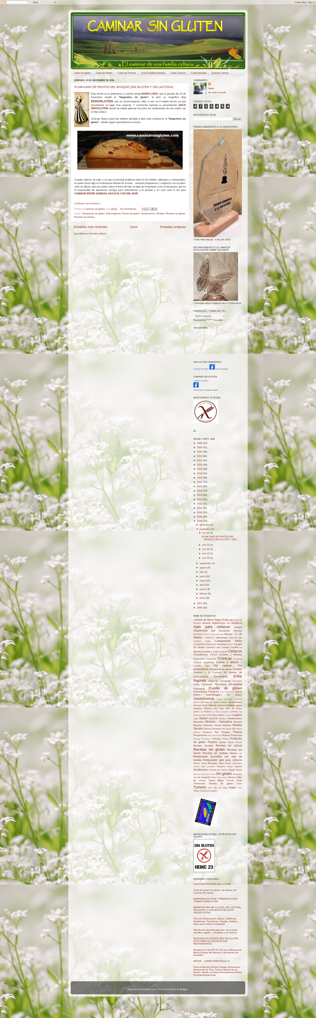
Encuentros (220, 676)
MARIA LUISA (150, 93)
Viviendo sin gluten (208, 791)
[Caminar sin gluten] (196, 387)
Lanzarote (225, 712)
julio (202, 572)
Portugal (196, 739)
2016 (200, 486)
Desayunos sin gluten (93, 213)
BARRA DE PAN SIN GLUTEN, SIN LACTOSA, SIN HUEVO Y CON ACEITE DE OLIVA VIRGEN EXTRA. (217, 910)
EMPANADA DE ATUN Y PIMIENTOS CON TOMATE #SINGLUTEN (215, 900)
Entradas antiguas (173, 227)
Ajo (231, 620)
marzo (203, 589)
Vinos (196, 791)
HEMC (205, 705)
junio (202, 576)
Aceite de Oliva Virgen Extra (212, 619)
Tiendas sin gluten (221, 783)
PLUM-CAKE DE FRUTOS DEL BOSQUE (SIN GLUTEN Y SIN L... (221, 538)
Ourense (216, 728)
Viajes (232, 787)
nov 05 (206, 558)
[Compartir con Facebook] (152, 209)
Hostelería (221, 705)
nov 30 (206, 533)
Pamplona (207, 732)
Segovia (238, 766)
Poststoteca (206, 739)
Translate (218, 320)
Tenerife (230, 780)
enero (203, 598)
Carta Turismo (178, 72)
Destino (237, 669)
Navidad (218, 725)
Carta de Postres (127, 72)
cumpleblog (209, 662)
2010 (200, 512)
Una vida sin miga (217, 788)
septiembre (206, 563)
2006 (200, 607)
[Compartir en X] (149, 209)
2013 (200, 499)
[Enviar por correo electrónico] (143, 209)
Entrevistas (213, 681)
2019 (200, 473)
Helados (197, 705)
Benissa (206, 634)
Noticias (227, 725)
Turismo (199, 787)
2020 (200, 469)
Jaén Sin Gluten (233, 708)
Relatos (233, 753)
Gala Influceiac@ (227, 692)
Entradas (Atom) (97, 233)
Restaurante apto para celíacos (222, 759)
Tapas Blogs (216, 780)
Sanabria (221, 766)
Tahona (232, 777)
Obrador (160, 213)
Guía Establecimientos (153, 72)
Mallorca (223, 718)
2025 (200, 447)
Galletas (197, 695)
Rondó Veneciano (233, 763)
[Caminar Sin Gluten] (212, 369)
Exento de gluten (131, 213)
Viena (239, 788)
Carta (217, 647)
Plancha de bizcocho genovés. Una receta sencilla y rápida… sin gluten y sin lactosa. (215, 931)
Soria (213, 777)
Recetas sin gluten (175, 213)
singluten (206, 777)
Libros (221, 715)
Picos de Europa (214, 735)
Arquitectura (200, 630)
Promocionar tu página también (205, 390)
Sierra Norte (210, 774)
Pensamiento (200, 735)
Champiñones (200, 654)
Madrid (203, 718)
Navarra (238, 722)
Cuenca (197, 662)
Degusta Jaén (201, 666)
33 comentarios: (128, 209)
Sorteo (219, 777)
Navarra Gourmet (202, 725)
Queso (222, 742)
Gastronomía (148, 213)
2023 (200, 456)
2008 (200, 521)
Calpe (208, 641)
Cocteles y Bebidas (230, 654)
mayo (203, 580)
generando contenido (233, 699)
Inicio (134, 227)
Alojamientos (218, 623)
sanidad (230, 766)
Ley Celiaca (212, 715)
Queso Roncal (235, 742)
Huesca (208, 708)
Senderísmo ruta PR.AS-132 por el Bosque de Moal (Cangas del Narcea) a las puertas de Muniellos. (217, 952)
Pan (217, 732)
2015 (200, 490)
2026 (200, 443)
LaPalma (234, 712)
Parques (226, 732)
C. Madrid (207, 638)
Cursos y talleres (227, 662)
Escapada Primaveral (214, 684)
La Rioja (215, 712)
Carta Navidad (198, 72)
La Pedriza (206, 712)
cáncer (230, 644)
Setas (232, 770)
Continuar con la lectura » (87, 203)
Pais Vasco (227, 729)
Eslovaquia (199, 688)
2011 (200, 508)
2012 (200, 503)
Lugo (195, 718)
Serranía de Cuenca (218, 770)
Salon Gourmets (208, 766)
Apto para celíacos (211, 627)
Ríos (221, 763)
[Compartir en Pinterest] (156, 209)
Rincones (212, 763)
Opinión (198, 728)
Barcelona (198, 634)
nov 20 (206, 549)
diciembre (205, 525)
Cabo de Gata (235, 638)
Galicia (238, 691)
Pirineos (226, 735)
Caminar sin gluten (200, 381)
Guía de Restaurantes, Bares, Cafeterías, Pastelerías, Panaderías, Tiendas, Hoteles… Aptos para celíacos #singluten (216, 921)
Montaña (210, 721)
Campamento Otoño (228, 640)
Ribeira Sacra (200, 763)
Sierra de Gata (199, 774)
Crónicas (225, 658)
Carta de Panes (104, 72)
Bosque (228, 634)
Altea (228, 623)
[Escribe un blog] (146, 209)
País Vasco (237, 729)
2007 (200, 603)
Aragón (238, 627)
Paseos (237, 731)
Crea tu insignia (221, 369)
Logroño (228, 715)
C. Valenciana (220, 637)
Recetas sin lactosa (84, 217)
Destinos (197, 672)
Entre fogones (113, 213)
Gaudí (219, 699)
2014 (200, 495)
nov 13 (206, 553)
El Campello (214, 672)
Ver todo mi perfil (217, 92)
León (204, 715)
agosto (203, 567)
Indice (215, 709)
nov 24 (206, 545)
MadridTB (213, 718)
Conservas (211, 659)
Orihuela (207, 729)
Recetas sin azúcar (229, 745)
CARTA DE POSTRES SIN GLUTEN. (212, 884)
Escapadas (235, 684)
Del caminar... (224, 665)
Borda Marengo (217, 634)
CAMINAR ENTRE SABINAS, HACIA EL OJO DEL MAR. (106, 193)
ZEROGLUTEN (102, 101)
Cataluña (223, 652)
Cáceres (197, 641)
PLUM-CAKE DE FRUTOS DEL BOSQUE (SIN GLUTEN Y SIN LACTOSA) (123, 87)
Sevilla (239, 770)
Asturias (238, 630)
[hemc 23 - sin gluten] (204, 871)
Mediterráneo (235, 718)
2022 (200, 460)
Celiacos (235, 651)
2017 (200, 482)
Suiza (225, 777)
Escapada (225, 681)
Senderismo (200, 769)
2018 (200, 477)
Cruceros (238, 659)
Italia (222, 708)
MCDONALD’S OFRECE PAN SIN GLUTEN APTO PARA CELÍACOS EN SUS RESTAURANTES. (215, 941)
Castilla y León (210, 651)
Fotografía (213, 691)
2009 (200, 517)
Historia (212, 705)
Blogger (184, 989)
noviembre (205, 529)
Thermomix (199, 783)
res (240, 753)
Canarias (221, 644)
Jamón (196, 712)
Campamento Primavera (204, 644)
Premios (216, 739)
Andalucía (237, 623)
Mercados (198, 722)
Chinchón (213, 655)
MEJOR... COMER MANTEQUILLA (211, 961)
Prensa (225, 739)
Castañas (225, 647)
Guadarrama (235, 702)
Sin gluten (224, 774)
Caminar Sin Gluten (201, 369)
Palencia (196, 732)
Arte (213, 630)
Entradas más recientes (91, 227)
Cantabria (210, 647)
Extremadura (200, 691)
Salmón (196, 766)
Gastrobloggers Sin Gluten (224, 695)
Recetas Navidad (203, 745)
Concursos (199, 659)
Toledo (239, 784)
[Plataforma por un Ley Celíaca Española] (205, 422)
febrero (204, 593)
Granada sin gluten (210, 702)
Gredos (224, 702)
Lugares (237, 714)
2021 (200, 464)
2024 (200, 451)
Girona (196, 702)
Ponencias (236, 735)
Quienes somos (220, 72)
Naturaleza (225, 721)
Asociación (224, 630)
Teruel (239, 780)
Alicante (206, 623)
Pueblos (212, 741)
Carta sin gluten (82, 72)
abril (202, 585)
